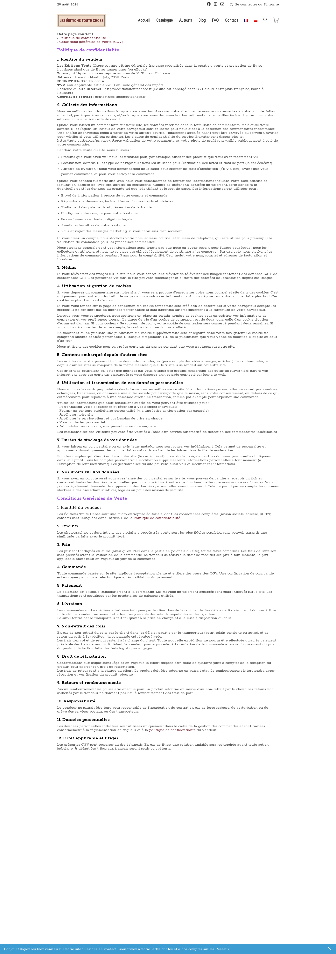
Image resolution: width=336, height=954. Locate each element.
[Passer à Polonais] (255, 20)
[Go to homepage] (81, 20)
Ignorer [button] (330, 949)
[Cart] (276, 20)
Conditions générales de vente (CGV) (91, 42)
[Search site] (265, 21)
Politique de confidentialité (82, 38)
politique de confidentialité (172, 730)
